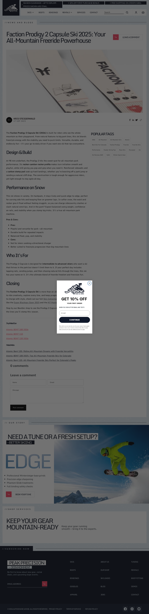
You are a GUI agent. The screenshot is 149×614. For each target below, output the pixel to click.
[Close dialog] (89, 283)
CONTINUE (74, 319)
